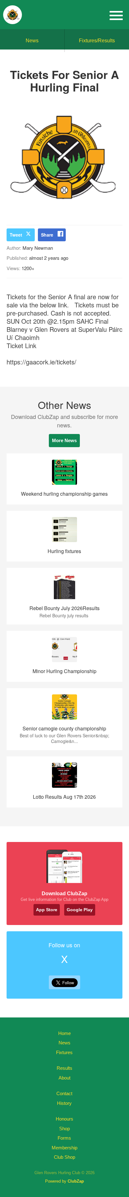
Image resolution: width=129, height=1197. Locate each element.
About (64, 1077)
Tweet (16, 235)
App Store (46, 909)
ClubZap (76, 1181)
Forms (64, 1138)
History (64, 1103)
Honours (64, 1118)
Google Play (80, 909)
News (32, 40)
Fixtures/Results (97, 40)
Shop (64, 1128)
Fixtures (64, 1052)
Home (64, 1033)
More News (64, 440)
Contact (64, 1093)
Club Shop (64, 1157)
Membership (64, 1147)
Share (47, 235)
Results (64, 1068)
